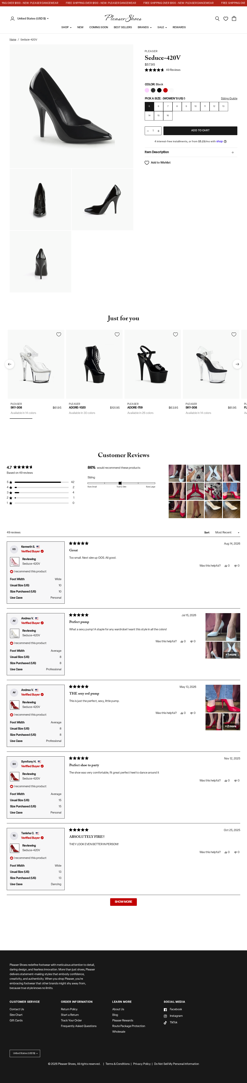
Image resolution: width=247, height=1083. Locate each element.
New (80, 27)
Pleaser (16, 404)
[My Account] (13, 19)
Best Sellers (123, 27)
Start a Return (70, 1015)
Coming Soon (98, 27)
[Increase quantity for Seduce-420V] (158, 131)
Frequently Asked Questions (78, 1026)
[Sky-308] (36, 364)
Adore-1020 (77, 407)
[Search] (217, 18)
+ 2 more (230, 726)
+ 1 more (231, 654)
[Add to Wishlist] (58, 334)
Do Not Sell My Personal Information (176, 1064)
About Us (118, 1009)
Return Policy (69, 1009)
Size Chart (16, 1015)
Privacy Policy (142, 1064)
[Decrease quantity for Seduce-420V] (148, 131)
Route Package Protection (128, 1026)
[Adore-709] (152, 364)
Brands (143, 27)
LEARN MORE (122, 1002)
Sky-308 (16, 407)
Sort (207, 532)
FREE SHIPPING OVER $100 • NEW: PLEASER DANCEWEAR (92, 3)
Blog (115, 1015)
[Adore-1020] (94, 364)
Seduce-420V (31, 564)
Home (13, 39)
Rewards (179, 27)
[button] (162, 70)
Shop (65, 27)
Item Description (157, 152)
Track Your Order (71, 1020)
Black (147, 90)
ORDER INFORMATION (77, 1002)
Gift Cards (16, 1020)
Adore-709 (135, 407)
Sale (160, 27)
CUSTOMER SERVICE (25, 1002)
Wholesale (118, 1031)
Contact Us (17, 1009)
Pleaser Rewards (122, 1020)
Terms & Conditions (118, 1064)
